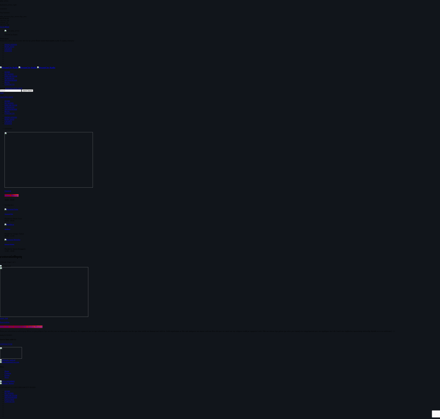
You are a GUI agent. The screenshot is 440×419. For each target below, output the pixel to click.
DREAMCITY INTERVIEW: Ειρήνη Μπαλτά (21, 327)
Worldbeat (7, 229)
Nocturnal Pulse (9, 214)
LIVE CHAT (15, 88)
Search (27, 90)
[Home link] (27, 67)
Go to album (4, 27)
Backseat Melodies (9, 244)
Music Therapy (12, 195)
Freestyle (8, 191)
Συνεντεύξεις (5, 322)
